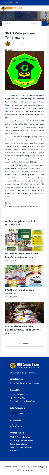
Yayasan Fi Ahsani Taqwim (21, 447)
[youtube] (21, 425)
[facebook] (10, 425)
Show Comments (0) (24, 344)
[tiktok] (18, 425)
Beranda (8, 23)
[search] (39, 8)
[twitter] (13, 425)
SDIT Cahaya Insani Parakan (21, 440)
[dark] (43, 8)
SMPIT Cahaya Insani (18, 444)
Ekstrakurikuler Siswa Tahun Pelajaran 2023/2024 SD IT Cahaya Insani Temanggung (22, 328)
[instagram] (16, 425)
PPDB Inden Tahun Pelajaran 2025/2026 (19, 292)
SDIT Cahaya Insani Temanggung (33, 467)
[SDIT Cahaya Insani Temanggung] (11, 8)
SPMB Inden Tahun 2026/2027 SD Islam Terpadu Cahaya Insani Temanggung (21, 255)
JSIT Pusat (14, 451)
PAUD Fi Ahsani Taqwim (20, 437)
